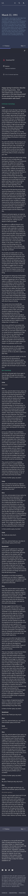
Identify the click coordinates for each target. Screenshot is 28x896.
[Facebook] (2, 870)
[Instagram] (6, 870)
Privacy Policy (22, 892)
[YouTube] (12, 870)
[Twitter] (9, 870)
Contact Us (4, 892)
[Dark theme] (15, 3)
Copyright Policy (13, 892)
